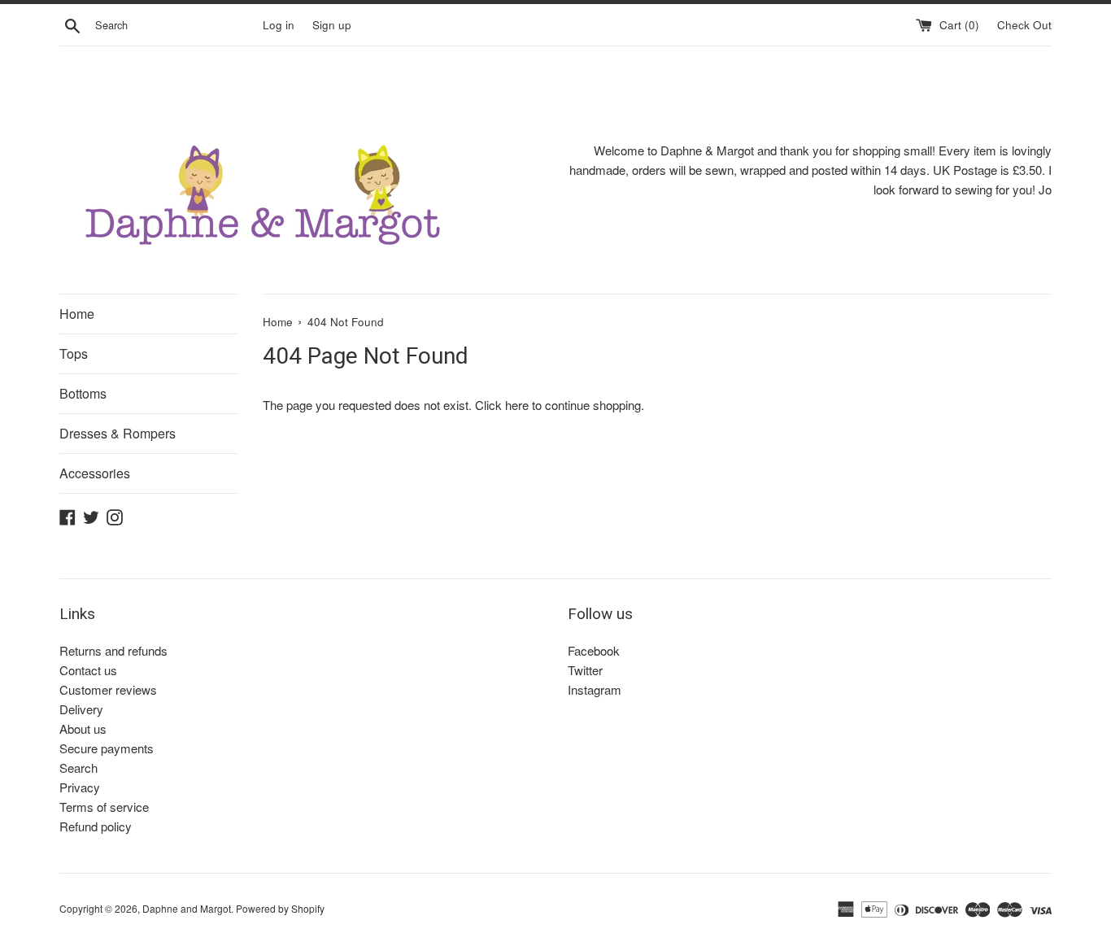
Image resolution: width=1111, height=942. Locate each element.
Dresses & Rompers (117, 433)
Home (76, 313)
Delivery (81, 708)
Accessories (94, 473)
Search (78, 767)
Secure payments (106, 748)
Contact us (88, 669)
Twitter (585, 669)
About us (83, 728)
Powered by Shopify (280, 908)
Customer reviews (108, 689)
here (517, 404)
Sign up (331, 25)
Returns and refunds (113, 650)
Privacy (79, 787)
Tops (73, 353)
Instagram (594, 689)
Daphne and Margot (186, 908)
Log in (278, 25)
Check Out (1024, 25)
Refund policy (95, 826)
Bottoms (83, 393)
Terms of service (104, 806)
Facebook (594, 650)
